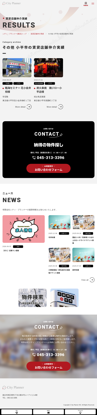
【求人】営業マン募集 (11, 250)
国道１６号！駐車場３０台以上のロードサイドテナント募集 (83, 240)
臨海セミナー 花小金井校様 (18, 89)
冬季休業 (51, 237)
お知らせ (64, 233)
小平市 (18, 83)
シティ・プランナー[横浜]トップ (15, 34)
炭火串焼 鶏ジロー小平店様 (49, 89)
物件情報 (88, 233)
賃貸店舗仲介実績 (37, 34)
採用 (18, 246)
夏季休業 (75, 270)
